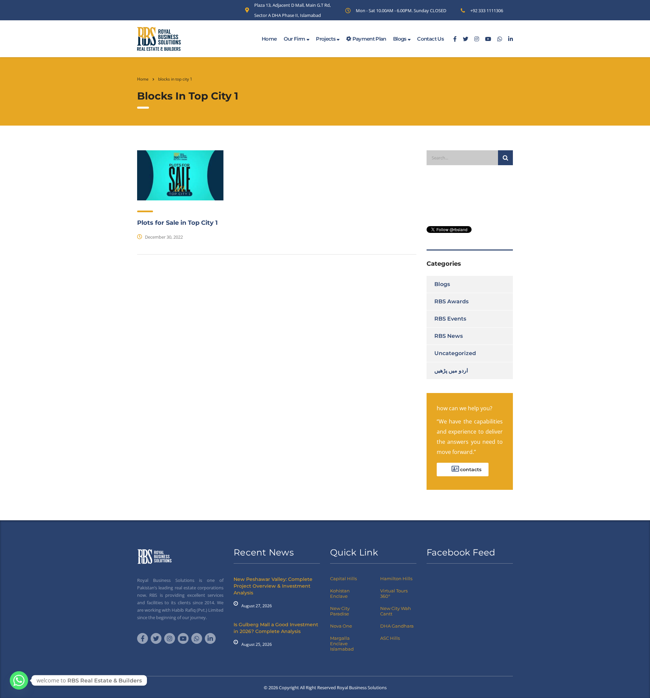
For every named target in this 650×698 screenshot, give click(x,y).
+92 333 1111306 (486, 10)
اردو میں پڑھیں (451, 370)
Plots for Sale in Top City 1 (177, 222)
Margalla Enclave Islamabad (342, 643)
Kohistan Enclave (340, 593)
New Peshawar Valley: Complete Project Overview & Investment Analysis (273, 586)
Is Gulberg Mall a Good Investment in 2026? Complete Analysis (276, 627)
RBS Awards (451, 301)
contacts (470, 469)
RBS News (448, 336)
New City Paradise (340, 611)
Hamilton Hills (396, 578)
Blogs (400, 39)
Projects (326, 39)
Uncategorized (455, 353)
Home (269, 39)
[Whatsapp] (19, 680)
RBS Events (450, 318)
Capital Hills (343, 578)
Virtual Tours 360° (394, 593)
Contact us (430, 39)
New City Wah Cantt (395, 611)
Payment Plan (368, 39)
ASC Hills (390, 638)
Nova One (341, 626)
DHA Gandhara (397, 626)
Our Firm (295, 39)
